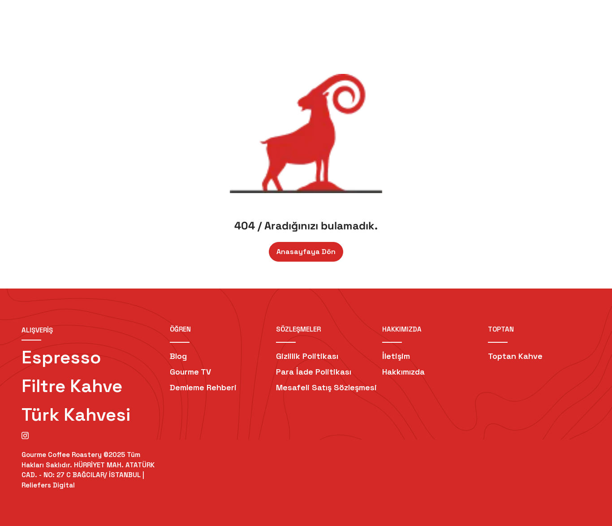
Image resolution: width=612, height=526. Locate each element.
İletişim (396, 356)
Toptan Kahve (515, 356)
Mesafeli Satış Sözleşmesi (326, 387)
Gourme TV (190, 371)
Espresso (61, 357)
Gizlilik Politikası (307, 356)
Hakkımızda (403, 371)
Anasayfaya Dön (306, 251)
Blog (178, 356)
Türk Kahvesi (76, 414)
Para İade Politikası (313, 371)
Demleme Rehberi (203, 387)
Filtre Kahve (72, 386)
